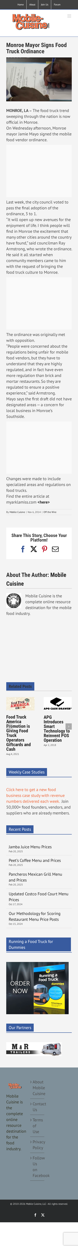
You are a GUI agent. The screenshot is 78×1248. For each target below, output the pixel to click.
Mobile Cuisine (17, 512)
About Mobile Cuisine (37, 1087)
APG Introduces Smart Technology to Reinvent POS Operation (57, 729)
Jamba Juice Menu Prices (31, 847)
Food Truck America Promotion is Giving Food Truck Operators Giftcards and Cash (18, 733)
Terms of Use (37, 1125)
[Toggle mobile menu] (69, 16)
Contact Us (37, 1106)
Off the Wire (49, 512)
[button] (9, 726)
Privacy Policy (37, 1144)
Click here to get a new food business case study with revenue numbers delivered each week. (35, 795)
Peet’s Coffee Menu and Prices (35, 860)
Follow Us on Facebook (37, 1166)
